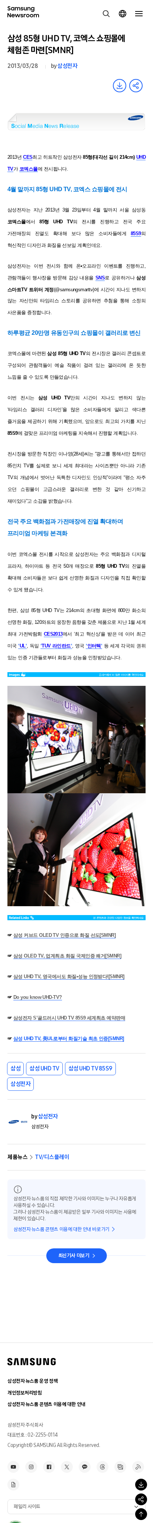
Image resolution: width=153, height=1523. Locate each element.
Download (119, 85)
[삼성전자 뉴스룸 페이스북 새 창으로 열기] (49, 1467)
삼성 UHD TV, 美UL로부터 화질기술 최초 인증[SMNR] (68, 1038)
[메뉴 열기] (139, 13)
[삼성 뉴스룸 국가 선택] (122, 13)
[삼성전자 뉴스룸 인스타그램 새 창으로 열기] (31, 1467)
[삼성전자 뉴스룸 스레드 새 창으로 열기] (102, 1467)
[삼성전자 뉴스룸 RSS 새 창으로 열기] (138, 1467)
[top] (141, 1514)
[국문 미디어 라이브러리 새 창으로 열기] (120, 1467)
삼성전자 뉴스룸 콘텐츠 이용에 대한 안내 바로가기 (61, 1229)
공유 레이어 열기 (136, 85)
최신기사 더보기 (73, 1255)
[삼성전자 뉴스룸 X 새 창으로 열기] (67, 1467)
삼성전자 (67, 65)
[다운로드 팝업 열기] (141, 1485)
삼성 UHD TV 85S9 (90, 1068)
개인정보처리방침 (24, 1393)
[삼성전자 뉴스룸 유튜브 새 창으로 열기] (13, 1467)
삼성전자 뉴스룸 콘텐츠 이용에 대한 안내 (46, 1404)
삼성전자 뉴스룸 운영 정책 (32, 1381)
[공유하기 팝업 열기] (141, 1499)
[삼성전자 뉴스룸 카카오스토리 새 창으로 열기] (85, 1467)
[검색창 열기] (106, 13)
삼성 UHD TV (44, 1068)
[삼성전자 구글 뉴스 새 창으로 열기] (13, 1485)
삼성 (15, 1068)
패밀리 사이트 (27, 1506)
